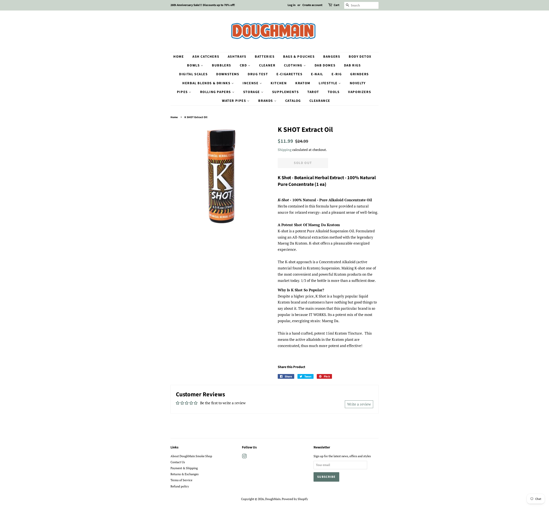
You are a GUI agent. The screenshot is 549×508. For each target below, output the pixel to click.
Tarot (313, 92)
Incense (251, 83)
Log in (292, 5)
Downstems (227, 74)
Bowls (194, 65)
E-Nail (317, 74)
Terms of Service (181, 480)
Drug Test (258, 74)
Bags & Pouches (299, 56)
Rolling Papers (216, 92)
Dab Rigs (352, 65)
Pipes (183, 92)
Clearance (319, 100)
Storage (252, 92)
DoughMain (273, 499)
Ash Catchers (205, 56)
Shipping (284, 149)
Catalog (293, 100)
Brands (266, 100)
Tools (334, 92)
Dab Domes (325, 65)
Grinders (359, 74)
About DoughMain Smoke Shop (191, 456)
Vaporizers (359, 92)
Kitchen (279, 83)
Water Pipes (234, 100)
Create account (312, 5)
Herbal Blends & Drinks (206, 83)
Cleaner (267, 65)
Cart (336, 5)
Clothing (293, 65)
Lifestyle (328, 83)
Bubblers (221, 65)
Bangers (331, 56)
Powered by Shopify (295, 499)
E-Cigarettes (289, 74)
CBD (244, 65)
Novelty (358, 83)
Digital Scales (193, 74)
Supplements (285, 92)
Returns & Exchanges (184, 474)
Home (178, 56)
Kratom (302, 83)
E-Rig (337, 74)
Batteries (264, 56)
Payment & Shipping (184, 468)
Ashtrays (237, 56)
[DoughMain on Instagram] (244, 457)
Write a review (359, 404)
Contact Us (177, 462)
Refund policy (179, 486)
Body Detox (360, 56)
